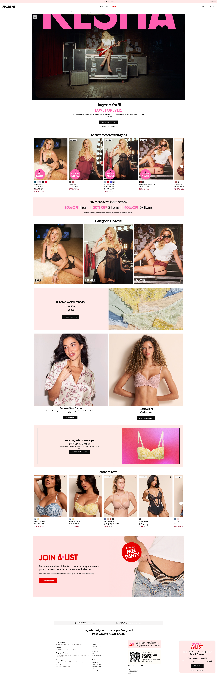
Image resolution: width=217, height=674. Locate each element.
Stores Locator (95, 662)
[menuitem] (72, 12)
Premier (58, 648)
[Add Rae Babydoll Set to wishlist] (135, 140)
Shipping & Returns (62, 653)
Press (93, 653)
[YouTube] (142, 666)
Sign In (201, 670)
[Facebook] (137, 666)
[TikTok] (133, 666)
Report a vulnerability (97, 671)
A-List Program (60, 642)
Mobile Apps (60, 660)
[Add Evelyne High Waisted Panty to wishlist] (170, 140)
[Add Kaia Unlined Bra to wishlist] (65, 140)
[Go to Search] (199, 6)
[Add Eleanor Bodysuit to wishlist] (170, 476)
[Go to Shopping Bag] (213, 6)
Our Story (94, 644)
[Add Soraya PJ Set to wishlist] (100, 140)
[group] (109, 166)
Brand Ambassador (96, 655)
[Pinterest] (146, 666)
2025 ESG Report (96, 647)
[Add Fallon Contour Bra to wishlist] (135, 476)
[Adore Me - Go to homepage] (9, 6)
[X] (151, 666)
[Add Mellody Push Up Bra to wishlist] (65, 476)
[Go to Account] (206, 6)
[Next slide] (181, 166)
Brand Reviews (95, 651)
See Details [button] (213, 1)
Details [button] (140, 647)
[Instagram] (129, 666)
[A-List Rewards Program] (114, 6)
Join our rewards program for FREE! (146, 642)
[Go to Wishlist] (210, 6)
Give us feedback (61, 665)
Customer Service (96, 664)
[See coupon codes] (203, 6)
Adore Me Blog (95, 649)
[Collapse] (213, 643)
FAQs (93, 669)
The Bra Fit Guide (96, 666)
